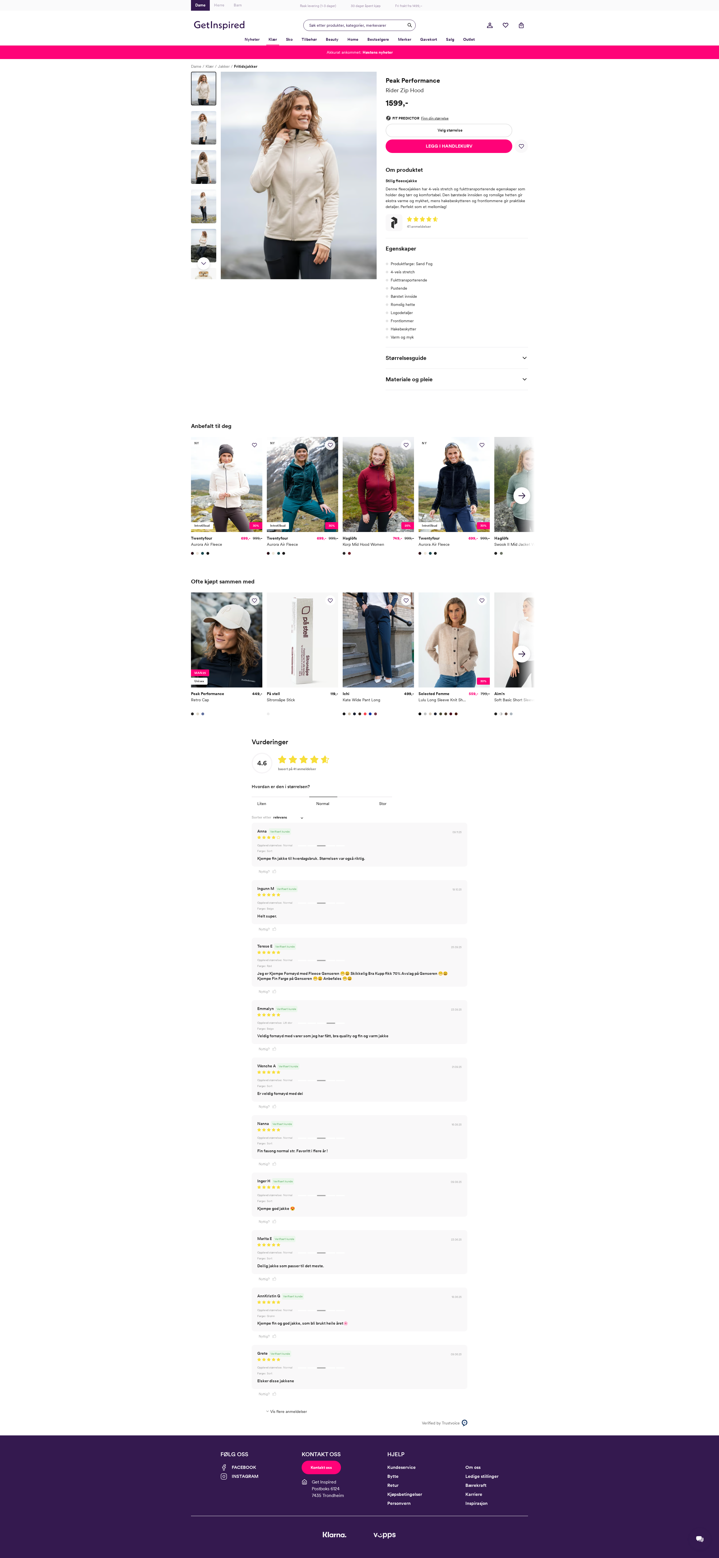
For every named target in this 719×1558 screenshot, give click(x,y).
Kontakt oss (321, 1467)
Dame (196, 66)
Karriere (473, 1494)
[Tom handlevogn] (521, 25)
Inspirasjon (476, 1503)
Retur (393, 1485)
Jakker (224, 66)
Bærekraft (475, 1485)
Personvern (399, 1503)
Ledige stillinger (482, 1476)
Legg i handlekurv (449, 146)
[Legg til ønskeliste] (521, 146)
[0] (505, 25)
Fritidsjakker (245, 66)
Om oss (473, 1467)
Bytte (393, 1476)
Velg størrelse (450, 130)
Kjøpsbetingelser (404, 1494)
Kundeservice (401, 1467)
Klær (210, 66)
